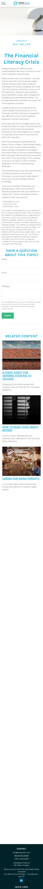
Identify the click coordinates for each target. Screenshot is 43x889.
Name (4, 259)
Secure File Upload (21, 855)
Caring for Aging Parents (21, 478)
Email (4, 273)
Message (5, 286)
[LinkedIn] (21, 880)
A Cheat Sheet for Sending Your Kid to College (16, 375)
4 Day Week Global (32, 869)
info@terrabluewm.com (21, 853)
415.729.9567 (24, 859)
